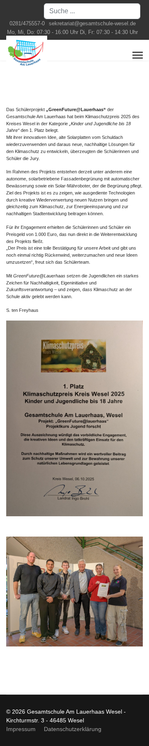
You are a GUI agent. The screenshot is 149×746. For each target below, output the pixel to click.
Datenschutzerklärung (72, 729)
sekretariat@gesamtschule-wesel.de (92, 24)
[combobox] (92, 11)
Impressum (21, 729)
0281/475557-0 (27, 24)
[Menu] (137, 55)
